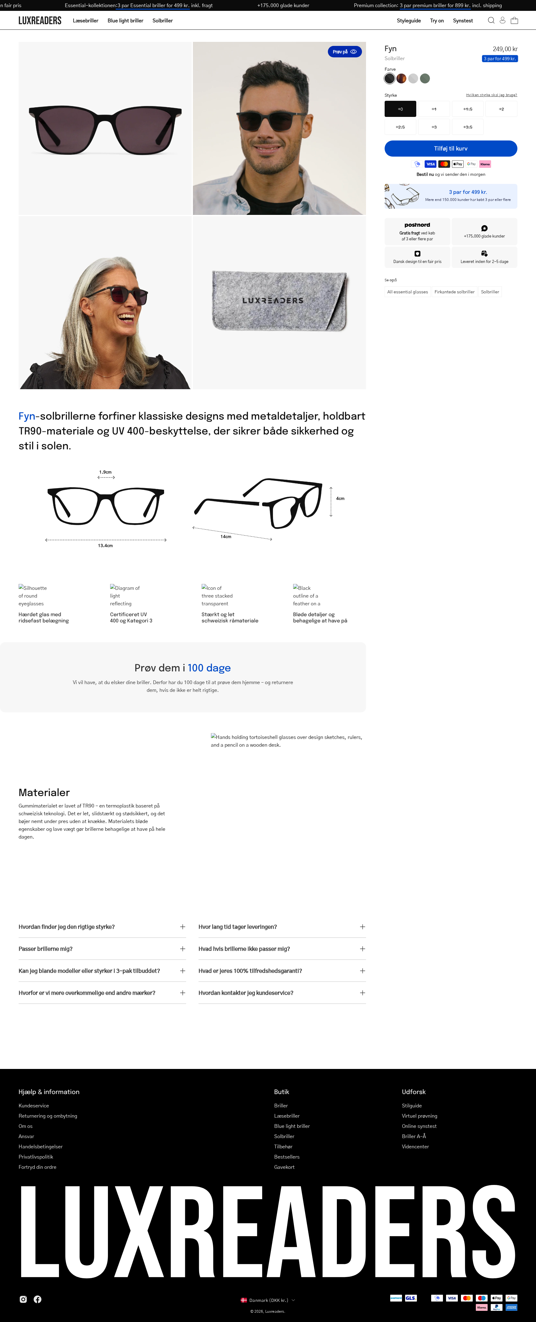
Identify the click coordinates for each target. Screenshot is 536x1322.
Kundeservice (34, 1105)
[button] (491, 20)
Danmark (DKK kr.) (268, 1300)
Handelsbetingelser (41, 1146)
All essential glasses (407, 291)
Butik (281, 1091)
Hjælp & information (49, 1091)
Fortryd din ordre (37, 1166)
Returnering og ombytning (48, 1115)
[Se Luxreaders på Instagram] (23, 1299)
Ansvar (26, 1136)
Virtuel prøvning (419, 1115)
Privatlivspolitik (36, 1156)
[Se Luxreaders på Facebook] (37, 1299)
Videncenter (415, 1146)
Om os (26, 1125)
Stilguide (412, 1105)
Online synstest (419, 1125)
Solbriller (490, 291)
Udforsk (414, 1091)
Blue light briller (292, 1125)
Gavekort (284, 1166)
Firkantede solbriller (455, 291)
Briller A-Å (414, 1136)
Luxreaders (274, 1311)
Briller (281, 1105)
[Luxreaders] (40, 20)
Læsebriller (287, 1115)
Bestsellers (287, 1156)
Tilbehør (283, 1146)
